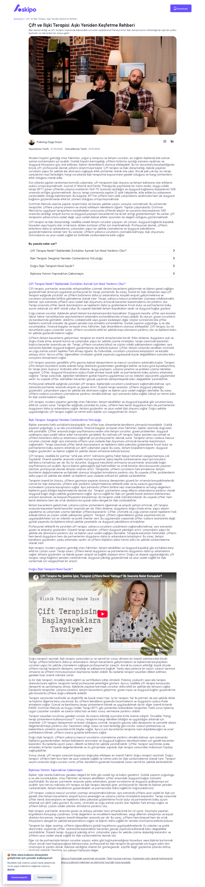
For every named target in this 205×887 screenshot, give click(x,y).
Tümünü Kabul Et (19, 877)
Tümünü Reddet (45, 877)
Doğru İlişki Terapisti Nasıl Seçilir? (52, 266)
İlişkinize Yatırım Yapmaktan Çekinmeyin (57, 273)
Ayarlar (11, 869)
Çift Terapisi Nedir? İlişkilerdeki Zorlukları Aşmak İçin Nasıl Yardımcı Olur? (78, 250)
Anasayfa (19, 19)
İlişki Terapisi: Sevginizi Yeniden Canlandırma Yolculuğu (66, 258)
